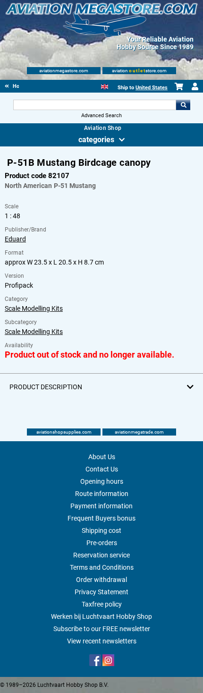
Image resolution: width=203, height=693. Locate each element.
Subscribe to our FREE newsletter (101, 629)
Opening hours (101, 481)
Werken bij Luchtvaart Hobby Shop (101, 616)
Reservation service (101, 555)
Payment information (101, 506)
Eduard (15, 239)
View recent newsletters (101, 641)
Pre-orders (101, 543)
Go (183, 105)
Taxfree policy (102, 604)
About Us (101, 457)
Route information (101, 493)
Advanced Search (101, 115)
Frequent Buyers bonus (101, 518)
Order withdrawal (101, 579)
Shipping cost (101, 530)
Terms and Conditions (102, 567)
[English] (104, 86)
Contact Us (101, 469)
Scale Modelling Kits (34, 308)
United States (151, 88)
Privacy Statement (101, 592)
